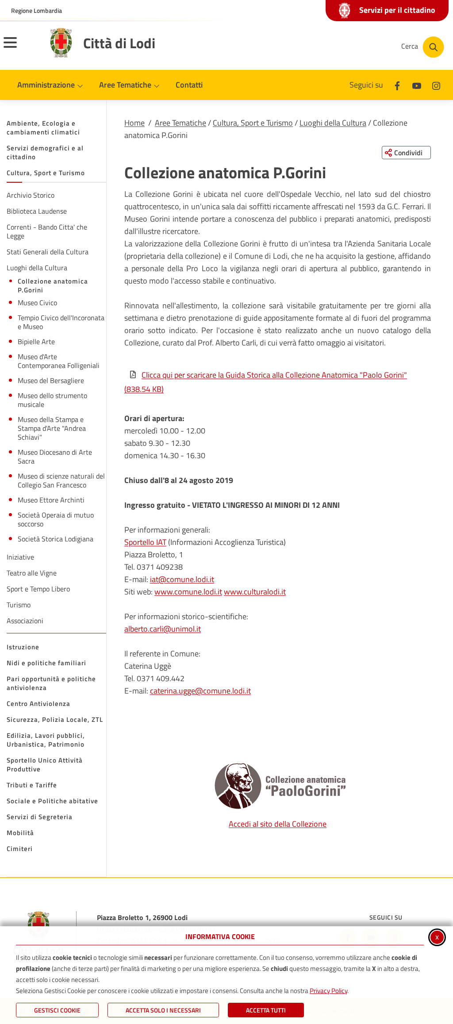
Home (134, 123)
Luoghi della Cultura (332, 123)
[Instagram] (436, 85)
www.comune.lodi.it (188, 592)
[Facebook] (397, 85)
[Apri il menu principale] (21, 48)
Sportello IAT (145, 542)
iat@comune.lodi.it (182, 579)
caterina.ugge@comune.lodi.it (200, 691)
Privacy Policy (328, 991)
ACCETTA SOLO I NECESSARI (163, 1010)
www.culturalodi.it (255, 592)
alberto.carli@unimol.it (162, 629)
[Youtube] (416, 85)
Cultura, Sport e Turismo (253, 123)
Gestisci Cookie (57, 1010)
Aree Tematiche (180, 123)
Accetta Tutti (266, 1010)
